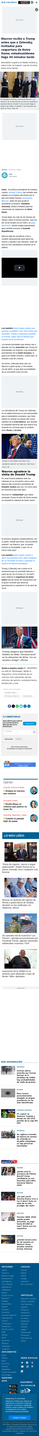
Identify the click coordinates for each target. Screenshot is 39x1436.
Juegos (23, 1329)
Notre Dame (27, 696)
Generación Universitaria (25, 1314)
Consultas (5, 1349)
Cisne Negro (6, 1375)
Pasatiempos (26, 1332)
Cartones (5, 1309)
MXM (3, 1332)
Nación (4, 1270)
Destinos (5, 1343)
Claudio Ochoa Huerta (13, 787)
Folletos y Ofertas (28, 1301)
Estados (5, 1301)
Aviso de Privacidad (21, 1411)
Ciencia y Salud (8, 1329)
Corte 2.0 (5, 1273)
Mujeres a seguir (8, 1276)
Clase (4, 1355)
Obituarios (25, 1310)
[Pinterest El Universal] (32, 1367)
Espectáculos (7, 1318)
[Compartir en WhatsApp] (17, 706)
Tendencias (6, 1326)
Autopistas (6, 1346)
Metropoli (5, 1298)
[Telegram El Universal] (22, 1363)
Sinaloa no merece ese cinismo (14, 792)
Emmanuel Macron (12, 696)
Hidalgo (24, 1278)
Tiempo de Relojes (9, 1372)
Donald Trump (10, 692)
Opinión (8, 782)
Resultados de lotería (26, 1339)
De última (5, 1340)
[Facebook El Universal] (27, 1363)
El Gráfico (24, 1318)
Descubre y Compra (28, 1298)
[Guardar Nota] (29, 706)
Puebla (23, 1276)
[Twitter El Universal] (32, 1363)
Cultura (4, 1321)
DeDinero (24, 1324)
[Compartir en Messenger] (21, 706)
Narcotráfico (6, 1304)
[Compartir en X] (13, 706)
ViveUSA (24, 1327)
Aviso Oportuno (27, 1304)
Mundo (4, 170)
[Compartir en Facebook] (9, 706)
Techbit (4, 1335)
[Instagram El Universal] (27, 1367)
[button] (24, 2)
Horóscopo (25, 1335)
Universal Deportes (9, 1315)
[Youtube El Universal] (22, 1367)
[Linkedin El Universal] (22, 1371)
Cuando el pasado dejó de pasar (13, 819)
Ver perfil (13, 176)
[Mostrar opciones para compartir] (36, 9)
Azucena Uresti (10, 800)
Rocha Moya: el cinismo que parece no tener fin (15, 806)
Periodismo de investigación (7, 1280)
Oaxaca (24, 1273)
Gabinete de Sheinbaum (6, 1288)
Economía (5, 1312)
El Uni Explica (7, 1284)
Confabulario (7, 1323)
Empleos (24, 1307)
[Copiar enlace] (25, 706)
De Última (5, 1364)
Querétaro (24, 1281)
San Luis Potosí (27, 1284)
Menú (4, 1338)
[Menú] (36, 2)
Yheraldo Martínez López (15, 815)
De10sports (25, 1321)
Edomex (24, 1270)
